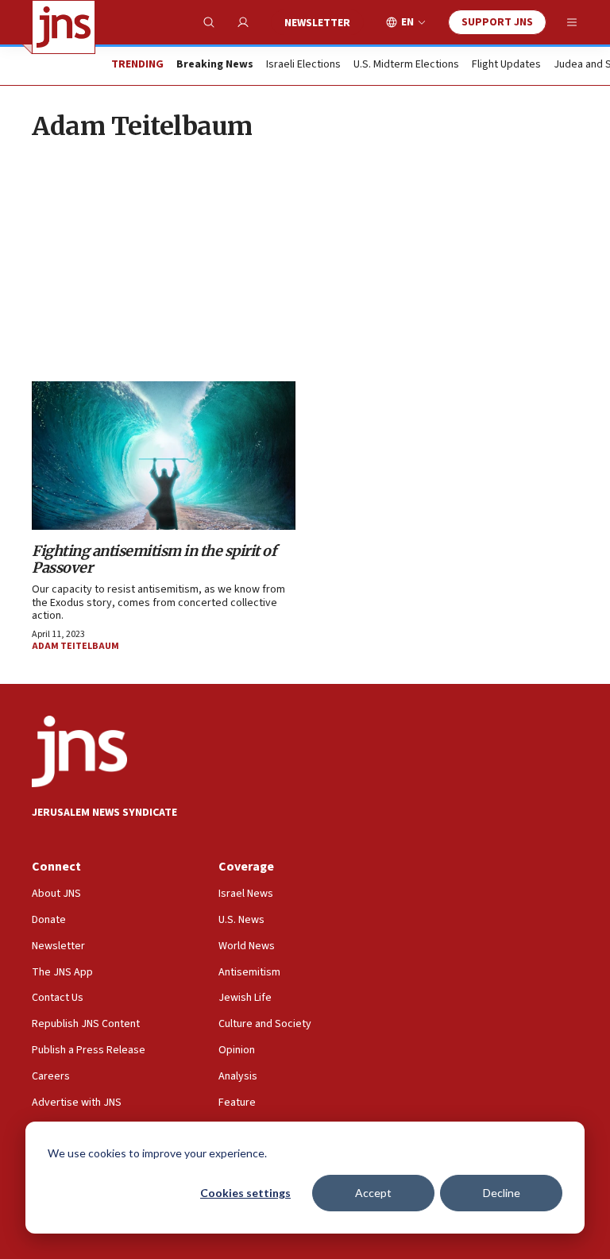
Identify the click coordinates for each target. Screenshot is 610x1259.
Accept (373, 1192)
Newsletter (317, 23)
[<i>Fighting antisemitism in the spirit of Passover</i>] (163, 455)
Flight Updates (506, 65)
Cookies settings (245, 1192)
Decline (501, 1192)
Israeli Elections (303, 65)
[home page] (63, 27)
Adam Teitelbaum (75, 646)
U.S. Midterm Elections (406, 65)
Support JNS (497, 22)
